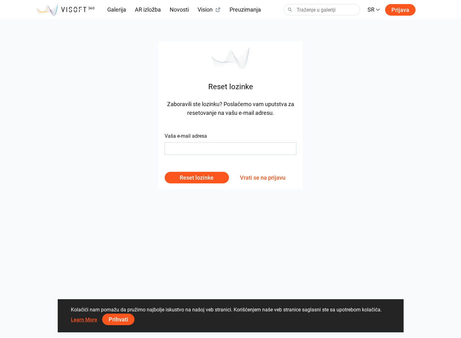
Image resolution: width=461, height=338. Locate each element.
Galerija (116, 9)
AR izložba (148, 9)
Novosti (179, 9)
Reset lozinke (197, 177)
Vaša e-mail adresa (186, 136)
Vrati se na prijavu (262, 177)
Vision (205, 9)
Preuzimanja (245, 9)
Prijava (400, 10)
